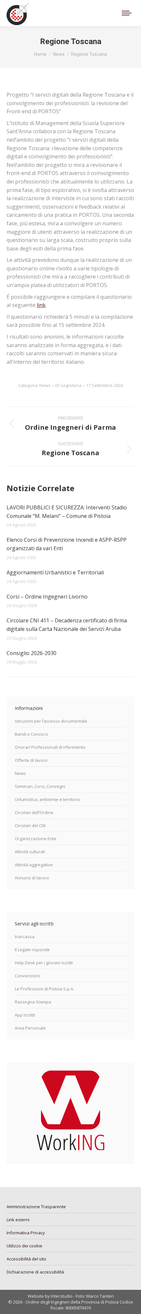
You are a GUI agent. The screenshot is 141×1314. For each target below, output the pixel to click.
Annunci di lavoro (32, 878)
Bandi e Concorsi (31, 734)
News (44, 385)
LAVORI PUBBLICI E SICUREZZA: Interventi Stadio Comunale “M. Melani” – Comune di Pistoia (67, 512)
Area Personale (30, 1028)
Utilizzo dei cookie (24, 1246)
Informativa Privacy (26, 1233)
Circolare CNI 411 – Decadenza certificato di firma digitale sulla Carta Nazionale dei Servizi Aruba (67, 625)
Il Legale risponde (32, 950)
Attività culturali (30, 852)
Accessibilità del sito (26, 1259)
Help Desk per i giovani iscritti (44, 963)
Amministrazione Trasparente (36, 1207)
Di (68, 385)
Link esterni (18, 1220)
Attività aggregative (34, 865)
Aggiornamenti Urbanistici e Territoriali (55, 572)
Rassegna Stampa (33, 1002)
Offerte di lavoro (31, 760)
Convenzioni (27, 976)
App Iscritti (25, 1015)
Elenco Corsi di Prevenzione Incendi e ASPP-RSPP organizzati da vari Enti (67, 544)
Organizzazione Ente (35, 838)
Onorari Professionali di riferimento (50, 747)
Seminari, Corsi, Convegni (40, 786)
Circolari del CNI (30, 825)
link (41, 305)
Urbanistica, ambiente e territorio (47, 799)
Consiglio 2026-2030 (31, 653)
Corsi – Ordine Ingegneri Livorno (47, 596)
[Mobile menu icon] (126, 13)
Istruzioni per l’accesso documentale (51, 721)
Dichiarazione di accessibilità (35, 1272)
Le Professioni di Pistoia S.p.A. (44, 989)
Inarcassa (24, 936)
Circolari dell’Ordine (34, 812)
